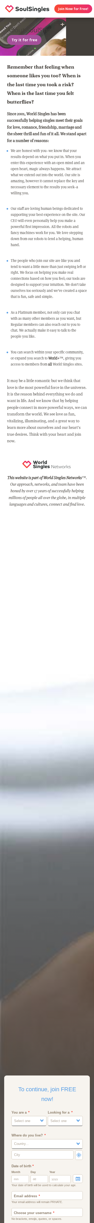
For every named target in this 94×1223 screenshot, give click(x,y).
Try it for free (24, 39)
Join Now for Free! (73, 9)
